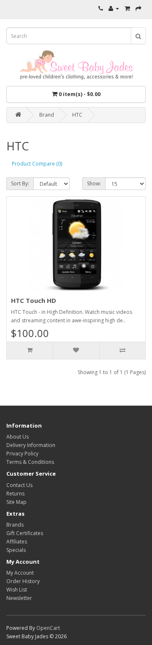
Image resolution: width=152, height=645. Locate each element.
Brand (46, 114)
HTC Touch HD (33, 300)
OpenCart (48, 628)
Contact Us (19, 485)
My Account (20, 572)
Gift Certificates (24, 533)
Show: (94, 183)
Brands (15, 524)
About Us (17, 436)
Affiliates (16, 541)
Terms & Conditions (30, 462)
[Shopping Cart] (127, 8)
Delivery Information (30, 445)
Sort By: (20, 183)
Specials (16, 550)
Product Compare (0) (37, 163)
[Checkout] (138, 8)
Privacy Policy (22, 453)
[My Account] (114, 8)
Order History (23, 581)
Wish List (16, 589)
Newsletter (19, 598)
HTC (77, 114)
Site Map (16, 502)
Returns (15, 493)
